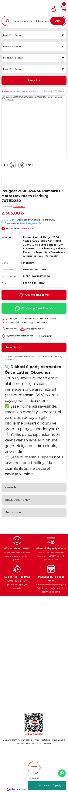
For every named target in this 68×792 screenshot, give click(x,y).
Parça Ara (34, 80)
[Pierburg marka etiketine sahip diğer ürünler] (13, 182)
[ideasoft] (14, 789)
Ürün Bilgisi (13, 347)
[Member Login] (53, 9)
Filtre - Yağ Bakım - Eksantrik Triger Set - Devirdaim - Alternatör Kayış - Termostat (44, 252)
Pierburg (29, 262)
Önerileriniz (13, 512)
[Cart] (63, 9)
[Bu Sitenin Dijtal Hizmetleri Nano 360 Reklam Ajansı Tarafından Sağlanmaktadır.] (34, 770)
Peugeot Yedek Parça (37, 237)
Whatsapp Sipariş (50, 785)
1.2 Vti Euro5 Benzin (43, 244)
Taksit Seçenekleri (18, 499)
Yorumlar (11, 487)
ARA (57, 20)
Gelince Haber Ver (37, 294)
